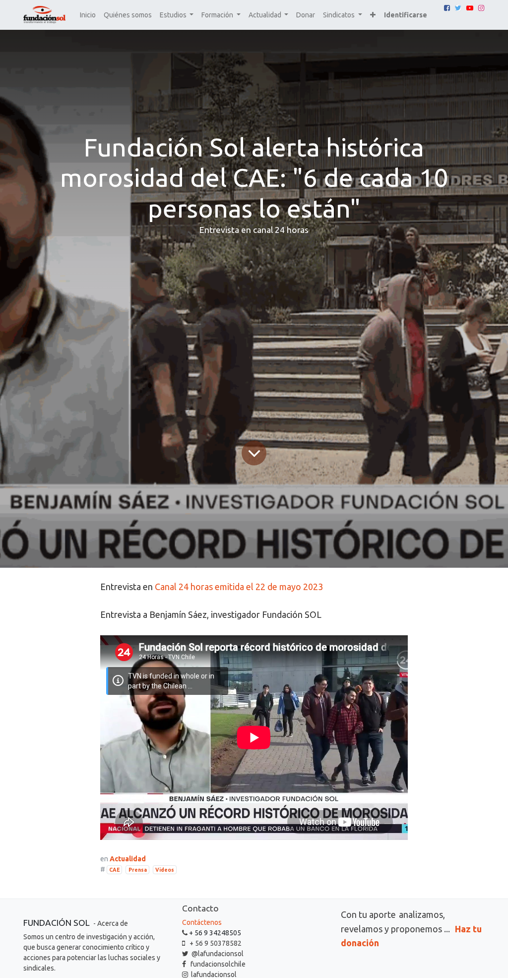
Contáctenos (202, 922)
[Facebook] (447, 8)
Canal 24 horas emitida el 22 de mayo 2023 (239, 587)
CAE (114, 870)
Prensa (137, 870)
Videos (164, 870)
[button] (373, 15)
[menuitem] (88, 15)
